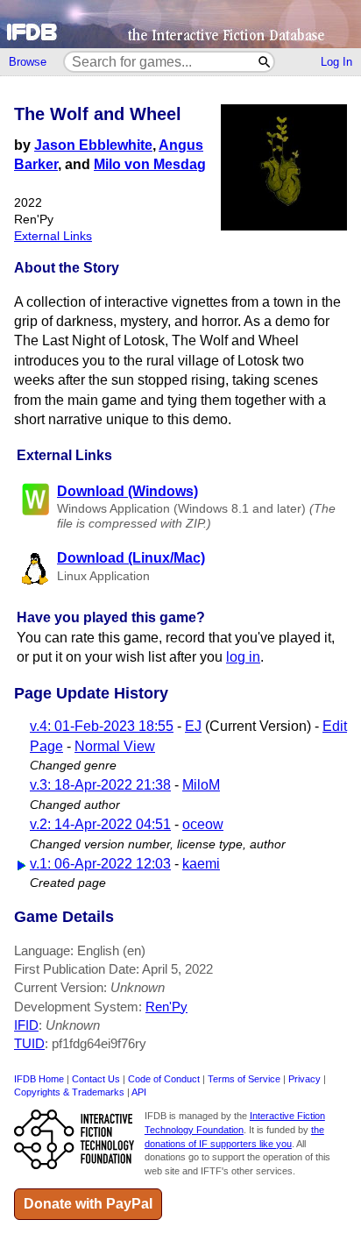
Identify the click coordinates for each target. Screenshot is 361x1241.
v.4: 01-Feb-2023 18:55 (101, 726)
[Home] (180, 24)
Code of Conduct (164, 1079)
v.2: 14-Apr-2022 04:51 (100, 824)
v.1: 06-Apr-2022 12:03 (100, 863)
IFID (26, 1025)
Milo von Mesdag (150, 164)
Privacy (304, 1079)
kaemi (201, 863)
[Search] (265, 62)
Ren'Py (166, 1006)
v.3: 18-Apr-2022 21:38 (100, 784)
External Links (53, 236)
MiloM (201, 784)
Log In (336, 61)
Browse (27, 61)
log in (243, 656)
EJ (193, 726)
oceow (202, 824)
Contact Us (96, 1079)
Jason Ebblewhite (93, 145)
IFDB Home (39, 1079)
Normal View (114, 746)
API (138, 1092)
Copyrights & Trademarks (69, 1092)
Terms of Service (244, 1079)
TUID (29, 1043)
